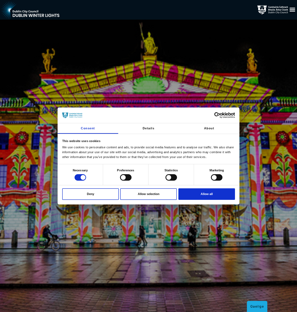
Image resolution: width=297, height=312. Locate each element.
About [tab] (209, 128)
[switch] (126, 177)
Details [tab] (149, 128)
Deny (90, 194)
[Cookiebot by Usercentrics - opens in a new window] (217, 115)
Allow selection (148, 194)
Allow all (207, 194)
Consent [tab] (88, 128)
